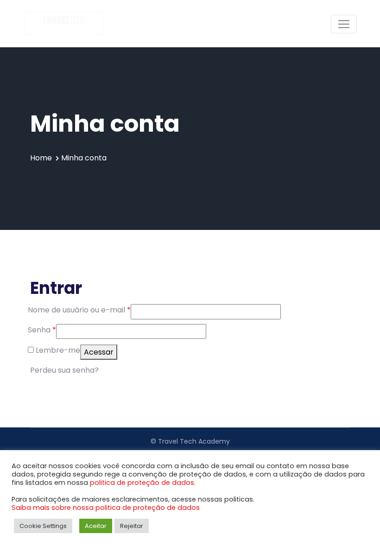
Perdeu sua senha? (64, 370)
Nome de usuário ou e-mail (79, 310)
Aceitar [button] (96, 526)
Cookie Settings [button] (43, 526)
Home (41, 158)
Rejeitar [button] (131, 526)
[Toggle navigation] (344, 24)
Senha (42, 329)
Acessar (99, 352)
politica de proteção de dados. (143, 482)
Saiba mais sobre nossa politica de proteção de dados (106, 507)
